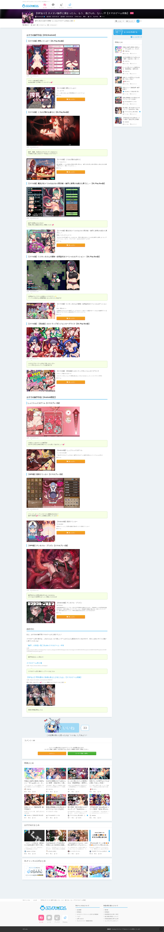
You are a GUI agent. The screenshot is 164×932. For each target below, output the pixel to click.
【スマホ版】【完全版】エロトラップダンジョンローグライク (78, 371)
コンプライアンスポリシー (111, 921)
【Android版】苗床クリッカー (67, 521)
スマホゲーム (42, 25)
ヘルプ (78, 916)
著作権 (106, 910)
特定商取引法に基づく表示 (111, 914)
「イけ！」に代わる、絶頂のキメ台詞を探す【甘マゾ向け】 (34, 845)
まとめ (35, 900)
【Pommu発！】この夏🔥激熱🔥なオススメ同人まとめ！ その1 (100, 845)
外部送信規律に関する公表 (111, 918)
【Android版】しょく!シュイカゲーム (69, 450)
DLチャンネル (30, 5)
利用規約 (79, 912)
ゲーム (103, 16)
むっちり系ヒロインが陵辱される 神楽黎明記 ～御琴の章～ (78, 783)
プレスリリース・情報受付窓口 (85, 921)
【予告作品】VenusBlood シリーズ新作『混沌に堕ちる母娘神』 (99, 809)
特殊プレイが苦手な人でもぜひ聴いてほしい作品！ (99, 782)
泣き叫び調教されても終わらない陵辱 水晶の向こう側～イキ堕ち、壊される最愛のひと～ (131, 58)
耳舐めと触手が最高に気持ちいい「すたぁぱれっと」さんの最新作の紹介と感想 (34, 783)
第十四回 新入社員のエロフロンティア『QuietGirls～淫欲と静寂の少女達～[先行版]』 (131, 109)
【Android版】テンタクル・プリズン (69, 603)
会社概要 (79, 910)
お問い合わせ (80, 918)
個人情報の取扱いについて (111, 916)
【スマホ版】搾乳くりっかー (66, 88)
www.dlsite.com (34, 76)
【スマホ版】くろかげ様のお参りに (69, 159)
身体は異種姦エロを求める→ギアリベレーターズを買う (56, 808)
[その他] (140, 21)
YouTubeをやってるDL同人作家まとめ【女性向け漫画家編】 (56, 845)
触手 (34, 25)
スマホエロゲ (53, 25)
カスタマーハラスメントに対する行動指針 (87, 914)
